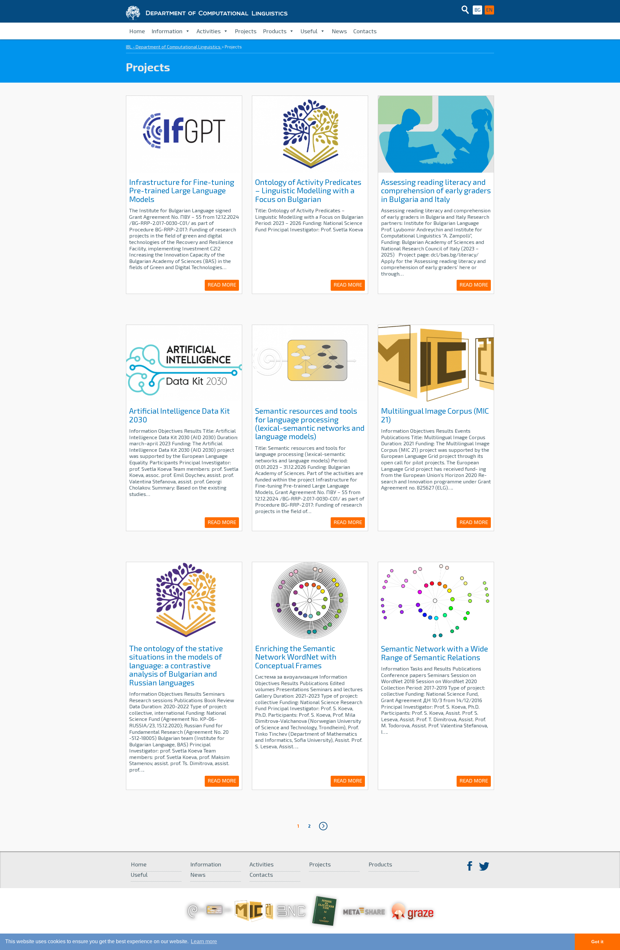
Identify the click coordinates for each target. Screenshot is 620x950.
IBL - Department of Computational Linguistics (174, 46)
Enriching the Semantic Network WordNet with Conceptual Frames (295, 656)
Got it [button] (597, 941)
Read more (222, 284)
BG (477, 10)
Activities (209, 31)
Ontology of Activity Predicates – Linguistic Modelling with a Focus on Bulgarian (308, 190)
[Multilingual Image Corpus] (254, 910)
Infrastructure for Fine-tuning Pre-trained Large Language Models (181, 190)
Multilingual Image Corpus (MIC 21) (435, 415)
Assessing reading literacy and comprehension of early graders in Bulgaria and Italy (436, 190)
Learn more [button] (204, 941)
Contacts (365, 31)
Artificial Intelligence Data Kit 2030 (179, 415)
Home (137, 31)
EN (489, 10)
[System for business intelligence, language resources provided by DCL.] (412, 910)
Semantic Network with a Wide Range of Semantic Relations (434, 653)
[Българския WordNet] (209, 910)
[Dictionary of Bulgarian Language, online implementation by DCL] (324, 910)
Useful (309, 31)
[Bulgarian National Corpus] (291, 910)
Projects (245, 31)
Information (166, 31)
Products (274, 31)
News (339, 31)
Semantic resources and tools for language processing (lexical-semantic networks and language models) (310, 423)
